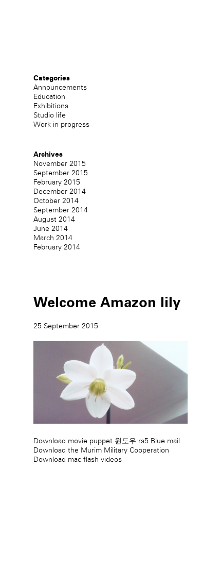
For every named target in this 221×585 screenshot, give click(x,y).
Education (49, 96)
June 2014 (50, 228)
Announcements (60, 87)
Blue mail (165, 441)
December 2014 (59, 191)
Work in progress (61, 124)
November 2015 (59, 163)
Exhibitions (50, 106)
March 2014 (52, 237)
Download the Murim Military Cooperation (101, 450)
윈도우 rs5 (132, 441)
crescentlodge (56, 35)
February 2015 (56, 182)
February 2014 (56, 247)
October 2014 (56, 200)
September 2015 (60, 173)
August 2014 (54, 219)
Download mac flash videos (77, 459)
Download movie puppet (73, 441)
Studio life (49, 115)
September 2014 (60, 210)
